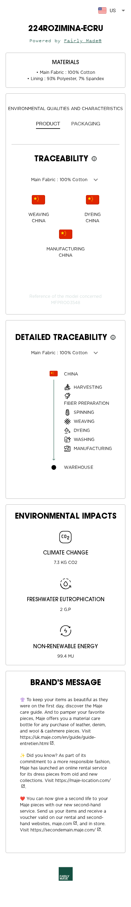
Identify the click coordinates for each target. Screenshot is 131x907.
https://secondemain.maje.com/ (63, 830)
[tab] (48, 124)
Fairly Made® (83, 41)
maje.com (62, 824)
